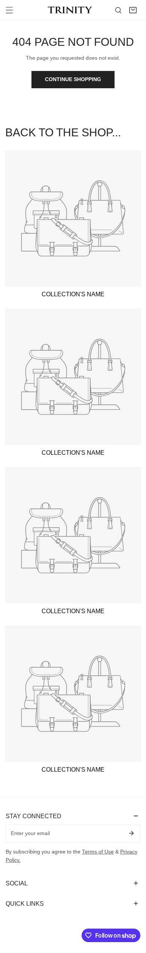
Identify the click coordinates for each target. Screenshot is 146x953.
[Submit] (131, 833)
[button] (132, 10)
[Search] (118, 10)
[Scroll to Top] (133, 914)
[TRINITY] (71, 10)
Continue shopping (73, 79)
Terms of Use (98, 852)
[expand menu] (9, 10)
